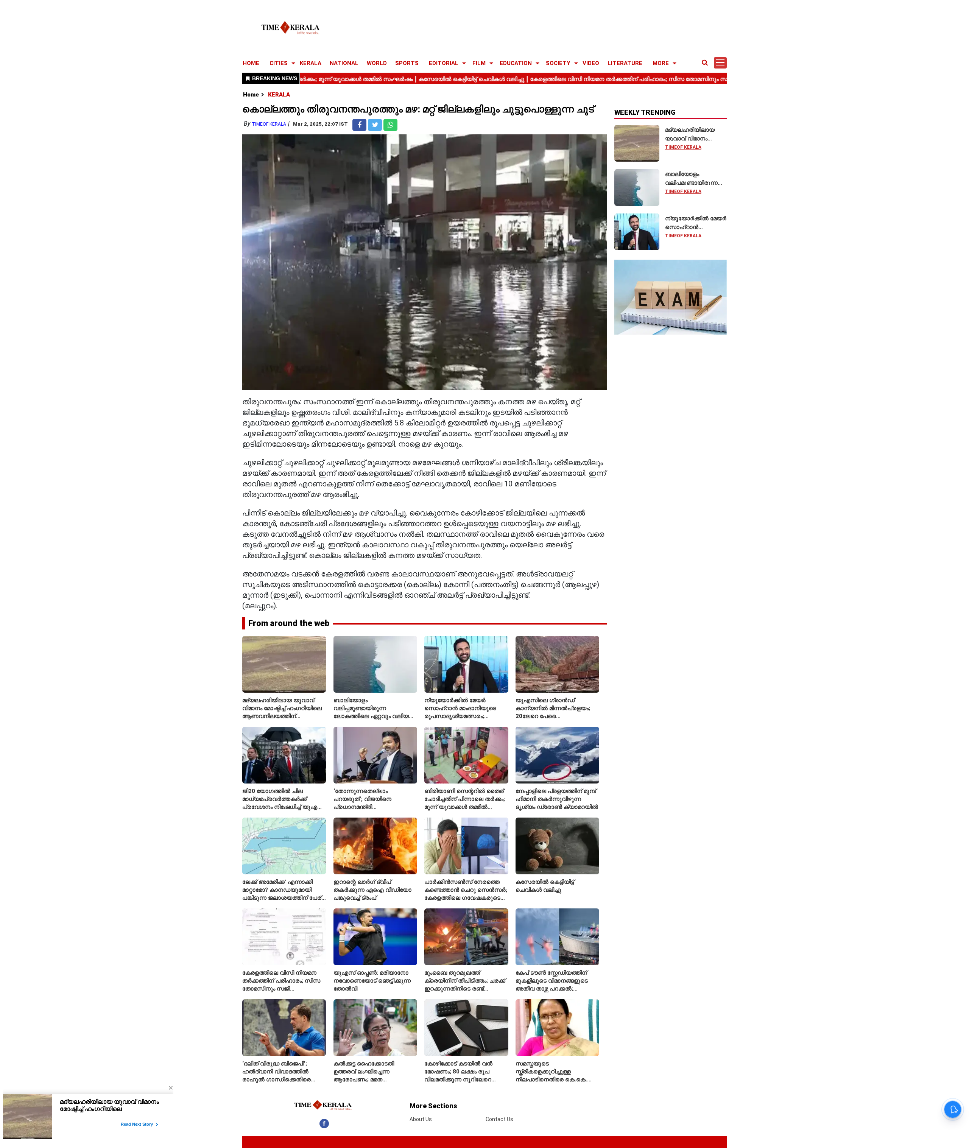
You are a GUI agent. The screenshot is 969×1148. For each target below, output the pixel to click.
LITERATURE (625, 63)
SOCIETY (558, 63)
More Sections (433, 1106)
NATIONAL (344, 63)
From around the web (288, 623)
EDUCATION (516, 63)
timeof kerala (269, 124)
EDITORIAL (443, 63)
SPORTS (407, 63)
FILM (479, 63)
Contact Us (499, 1119)
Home (251, 94)
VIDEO (591, 63)
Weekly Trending (645, 112)
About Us (421, 1119)
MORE (661, 63)
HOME (251, 63)
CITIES (279, 63)
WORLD (377, 63)
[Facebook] (324, 1123)
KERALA (310, 63)
